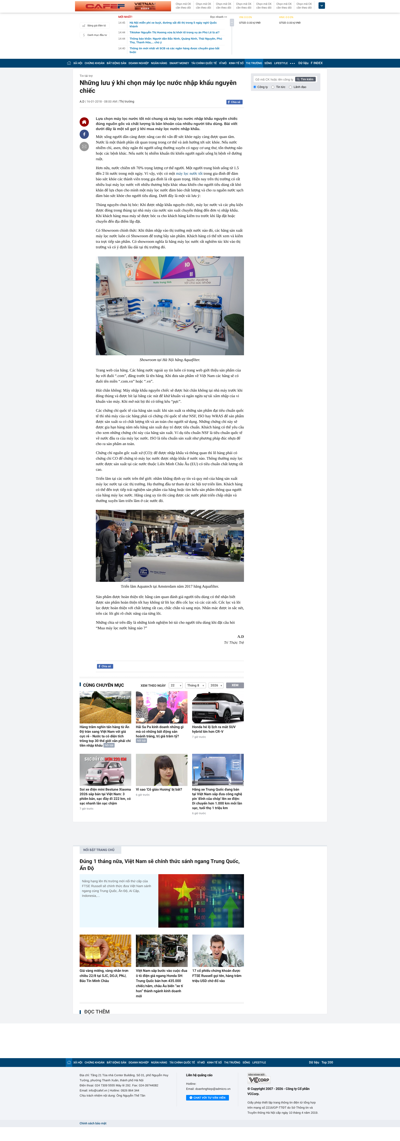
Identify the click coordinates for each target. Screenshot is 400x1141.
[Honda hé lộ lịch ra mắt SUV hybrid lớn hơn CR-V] (218, 707)
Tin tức (280, 87)
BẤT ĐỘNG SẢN (116, 63)
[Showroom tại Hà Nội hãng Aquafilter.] (170, 305)
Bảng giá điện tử (97, 25)
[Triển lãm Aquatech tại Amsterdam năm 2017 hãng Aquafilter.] (170, 546)
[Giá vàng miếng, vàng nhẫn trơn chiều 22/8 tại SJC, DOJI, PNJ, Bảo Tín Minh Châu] (105, 951)
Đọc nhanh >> (218, 17)
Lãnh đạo (300, 87)
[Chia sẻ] (84, 134)
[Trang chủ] (69, 63)
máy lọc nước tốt (189, 173)
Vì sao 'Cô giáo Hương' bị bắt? (159, 789)
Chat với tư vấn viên (209, 1097)
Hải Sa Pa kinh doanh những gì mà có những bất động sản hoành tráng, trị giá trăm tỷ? (160, 731)
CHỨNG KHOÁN (94, 63)
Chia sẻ (235, 102)
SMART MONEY (179, 63)
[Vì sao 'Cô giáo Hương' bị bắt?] (162, 770)
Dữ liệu (303, 63)
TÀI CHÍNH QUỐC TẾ (204, 63)
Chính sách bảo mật (93, 1123)
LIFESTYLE (281, 63)
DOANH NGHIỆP (139, 63)
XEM (235, 685)
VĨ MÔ (223, 63)
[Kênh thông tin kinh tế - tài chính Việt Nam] (123, 6)
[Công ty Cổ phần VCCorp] (283, 1078)
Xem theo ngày (153, 686)
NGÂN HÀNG (159, 63)
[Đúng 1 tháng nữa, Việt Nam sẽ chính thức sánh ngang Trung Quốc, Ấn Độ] (201, 901)
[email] (84, 146)
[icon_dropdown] (322, 5)
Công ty (262, 87)
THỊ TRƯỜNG (254, 63)
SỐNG (268, 63)
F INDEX (317, 63)
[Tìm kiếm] (305, 79)
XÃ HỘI (77, 63)
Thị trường (126, 101)
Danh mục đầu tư (97, 35)
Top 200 (327, 1062)
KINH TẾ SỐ (236, 63)
